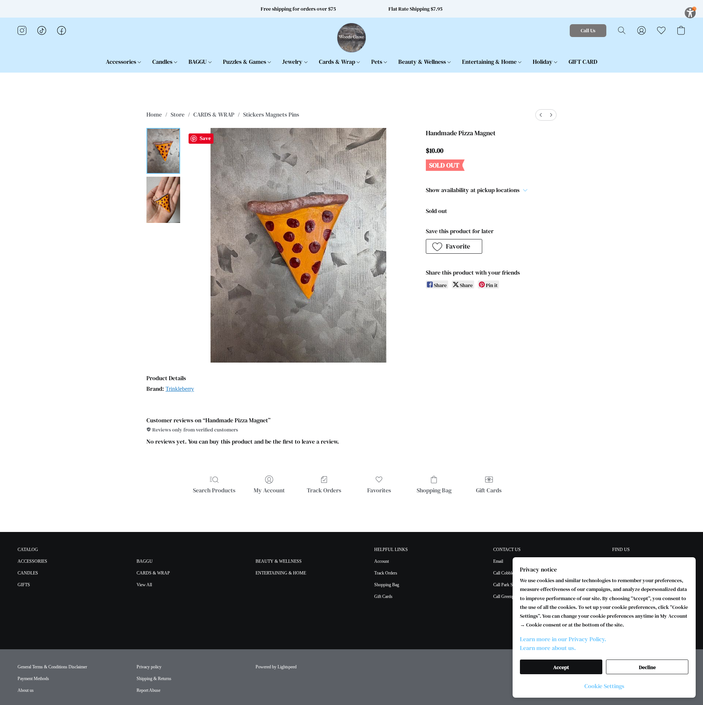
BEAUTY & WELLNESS (279, 561)
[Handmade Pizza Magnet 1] (163, 200)
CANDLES (28, 573)
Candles (163, 62)
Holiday (543, 62)
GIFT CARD (583, 62)
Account (381, 561)
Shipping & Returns (154, 678)
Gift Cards (489, 490)
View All (144, 584)
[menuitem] (541, 115)
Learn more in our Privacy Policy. (563, 639)
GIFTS (24, 584)
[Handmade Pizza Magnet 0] (163, 151)
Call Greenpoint (507, 596)
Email (498, 561)
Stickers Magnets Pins (271, 114)
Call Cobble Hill (507, 573)
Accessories (122, 62)
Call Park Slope (506, 584)
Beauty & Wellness (422, 62)
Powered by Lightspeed (276, 666)
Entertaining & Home (490, 62)
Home (154, 114)
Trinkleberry (179, 389)
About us (26, 690)
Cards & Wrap (338, 62)
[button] (351, 37)
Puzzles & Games (245, 62)
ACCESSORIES (32, 561)
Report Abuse (148, 690)
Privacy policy (149, 666)
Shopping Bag (434, 490)
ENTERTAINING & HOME (281, 573)
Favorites (379, 490)
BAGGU (198, 62)
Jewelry (293, 62)
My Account (269, 490)
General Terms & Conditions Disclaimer (52, 666)
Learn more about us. (548, 648)
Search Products (214, 490)
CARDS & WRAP (213, 114)
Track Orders (324, 490)
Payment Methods (33, 678)
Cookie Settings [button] (604, 686)
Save (205, 138)
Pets (377, 62)
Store (178, 114)
